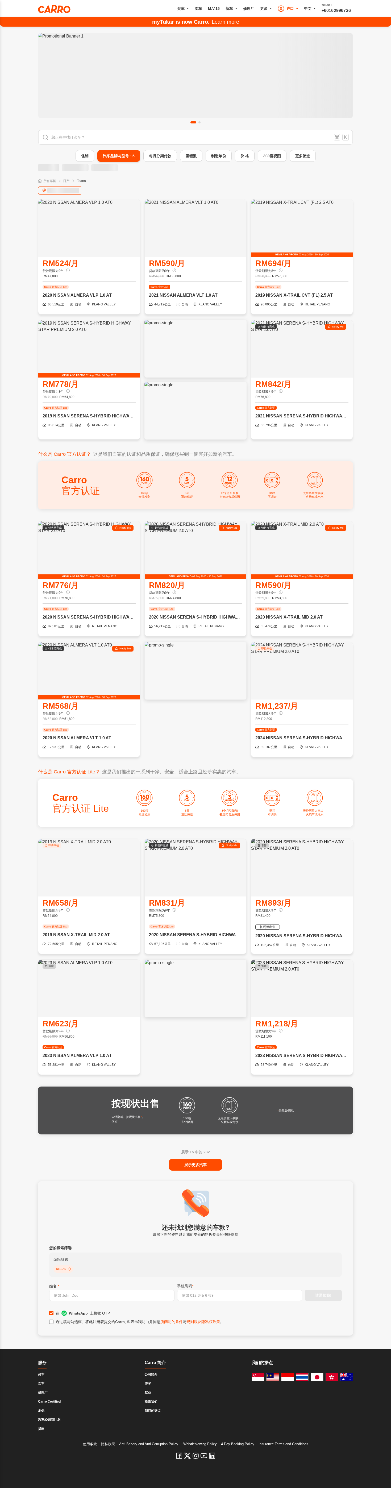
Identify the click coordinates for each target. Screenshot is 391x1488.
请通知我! (323, 1295)
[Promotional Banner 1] (195, 75)
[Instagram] (195, 1455)
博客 (148, 1383)
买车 (181, 8)
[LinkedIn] (212, 1455)
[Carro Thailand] (302, 1377)
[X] (187, 1455)
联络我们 (151, 1401)
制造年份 (218, 156)
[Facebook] (179, 1455)
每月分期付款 (160, 156)
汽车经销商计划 (49, 1419)
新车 (229, 8)
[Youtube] (204, 1455)
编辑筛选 (60, 1259)
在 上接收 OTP (83, 1313)
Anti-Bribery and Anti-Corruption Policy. (149, 1444)
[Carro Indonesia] (287, 1377)
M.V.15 (214, 8)
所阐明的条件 (171, 1322)
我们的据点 (153, 1410)
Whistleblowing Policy (200, 1444)
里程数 (191, 156)
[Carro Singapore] (258, 1377)
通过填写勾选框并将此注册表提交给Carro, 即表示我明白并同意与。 (140, 1322)
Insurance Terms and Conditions (283, 1444)
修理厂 (248, 8)
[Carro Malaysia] (272, 1377)
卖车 (198, 8)
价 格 (244, 156)
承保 (41, 1410)
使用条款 (90, 1444)
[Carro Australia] (346, 1377)
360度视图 (272, 156)
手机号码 (185, 1286)
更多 (264, 8)
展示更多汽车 (195, 1165)
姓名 (54, 1286)
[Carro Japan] (317, 1377)
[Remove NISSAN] (69, 1269)
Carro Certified (49, 1401)
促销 (85, 156)
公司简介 (151, 1374)
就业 (148, 1392)
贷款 (41, 1429)
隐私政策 (108, 1444)
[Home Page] (54, 9)
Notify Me (338, 326)
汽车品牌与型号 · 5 (119, 156)
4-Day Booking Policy (237, 1444)
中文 (307, 8)
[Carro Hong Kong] (332, 1377)
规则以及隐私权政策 (203, 1322)
